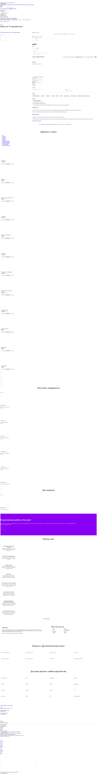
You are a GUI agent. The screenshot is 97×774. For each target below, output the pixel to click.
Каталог (1, 2)
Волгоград (3, 690)
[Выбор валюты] (1, 7)
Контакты (21, 4)
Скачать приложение (4, 773)
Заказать (34, 56)
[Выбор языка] (1, 5)
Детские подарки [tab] (5, 144)
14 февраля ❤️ (66, 630)
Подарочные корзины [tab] (6, 141)
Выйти (15, 8)
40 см (42, 34)
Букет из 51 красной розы (4, 446)
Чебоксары (3, 18)
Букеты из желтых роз (29, 652)
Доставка (7, 2)
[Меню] (7, 17)
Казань (26, 696)
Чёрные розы (52, 658)
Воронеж (51, 684)
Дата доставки (34, 77)
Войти (11, 8)
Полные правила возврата (36, 120)
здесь (65, 111)
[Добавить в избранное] (96, 57)
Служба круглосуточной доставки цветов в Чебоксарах (10, 731)
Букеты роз (76, 652)
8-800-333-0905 (3, 711)
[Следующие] (1, 375)
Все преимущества (46, 618)
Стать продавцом (3, 4)
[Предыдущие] (0, 375)
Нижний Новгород (77, 696)
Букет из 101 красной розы (5, 477)
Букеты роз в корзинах (5, 658)
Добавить (8, 182)
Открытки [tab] (4, 136)
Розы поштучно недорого (78, 658)
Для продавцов (3, 3)
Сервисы (27, 4)
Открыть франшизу (10, 4)
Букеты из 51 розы (53, 652)
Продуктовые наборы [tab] (6, 142)
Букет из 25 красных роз (4, 461)
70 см (86, 34)
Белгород (27, 690)
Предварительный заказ (40, 56)
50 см (64, 34)
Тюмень (51, 690)
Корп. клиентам (16, 4)
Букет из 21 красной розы (4, 399)
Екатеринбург (76, 684)
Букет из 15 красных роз (4, 430)
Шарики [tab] (3, 137)
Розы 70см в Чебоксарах (5, 652)
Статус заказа (31, 4)
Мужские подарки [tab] (5, 143)
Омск (50, 696)
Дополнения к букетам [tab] (6, 145)
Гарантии (13, 2)
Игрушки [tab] (4, 139)
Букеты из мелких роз (29, 658)
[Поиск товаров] (1, 17)
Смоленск (27, 684)
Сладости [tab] (4, 138)
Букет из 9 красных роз (4, 415)
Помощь (24, 4)
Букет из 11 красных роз (4, 502)
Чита (74, 690)
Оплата (10, 2)
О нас (4, 2)
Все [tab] (3, 135)
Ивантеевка (3, 696)
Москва (2, 684)
